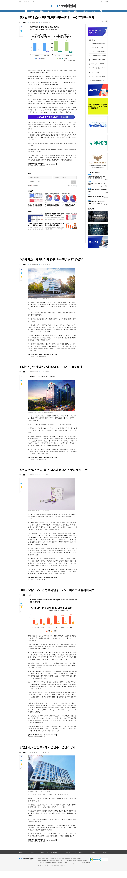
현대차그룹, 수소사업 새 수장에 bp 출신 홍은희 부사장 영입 (99, 47)
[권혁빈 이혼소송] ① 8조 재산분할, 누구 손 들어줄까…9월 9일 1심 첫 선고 (99, 59)
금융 (61, 11)
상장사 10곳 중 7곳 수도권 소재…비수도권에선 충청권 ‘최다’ (69, 205)
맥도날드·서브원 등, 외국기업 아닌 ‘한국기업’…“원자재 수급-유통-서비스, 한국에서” (35, 205)
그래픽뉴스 (85, 11)
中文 (33, 1)
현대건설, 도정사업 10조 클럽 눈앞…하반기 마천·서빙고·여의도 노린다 (99, 64)
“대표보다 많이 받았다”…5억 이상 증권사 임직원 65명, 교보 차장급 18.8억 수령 (35, 225)
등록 (73, 182)
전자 (49, 11)
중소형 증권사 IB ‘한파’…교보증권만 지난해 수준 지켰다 (99, 76)
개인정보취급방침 (55, 852)
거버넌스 (42, 11)
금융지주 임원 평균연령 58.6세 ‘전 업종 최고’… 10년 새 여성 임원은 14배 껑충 (54, 214)
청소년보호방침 (69, 852)
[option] (98, 106)
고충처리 (105, 852)
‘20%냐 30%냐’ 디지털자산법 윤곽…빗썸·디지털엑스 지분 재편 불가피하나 (99, 80)
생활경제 (76, 11)
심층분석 (33, 11)
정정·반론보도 (93, 852)
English (25, 1)
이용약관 (43, 852)
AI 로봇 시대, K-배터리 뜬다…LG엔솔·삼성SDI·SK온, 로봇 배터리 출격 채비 (99, 51)
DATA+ (94, 11)
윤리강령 (81, 852)
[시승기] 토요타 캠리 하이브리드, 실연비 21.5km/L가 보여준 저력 (99, 43)
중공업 (68, 11)
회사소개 (21, 852)
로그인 (106, 1)
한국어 (20, 1)
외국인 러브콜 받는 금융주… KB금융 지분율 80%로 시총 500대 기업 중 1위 (54, 224)
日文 (29, 1)
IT (55, 11)
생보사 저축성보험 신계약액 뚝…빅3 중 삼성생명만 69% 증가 (99, 72)
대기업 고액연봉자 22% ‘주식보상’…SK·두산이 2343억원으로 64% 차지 (52, 205)
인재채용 (32, 852)
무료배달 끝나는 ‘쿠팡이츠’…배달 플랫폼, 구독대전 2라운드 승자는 (99, 55)
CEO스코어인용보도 (94, 172)
